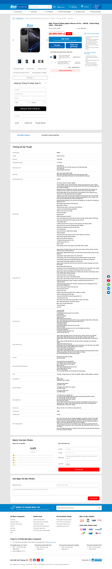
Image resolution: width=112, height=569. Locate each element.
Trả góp (57, 45)
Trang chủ (19, 18)
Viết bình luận (17, 485)
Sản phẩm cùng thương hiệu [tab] (50, 135)
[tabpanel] (56, 140)
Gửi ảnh (60, 463)
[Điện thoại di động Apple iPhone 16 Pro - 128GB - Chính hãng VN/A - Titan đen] (19, 61)
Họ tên (60, 449)
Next (47, 40)
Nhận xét (61, 457)
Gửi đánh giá (79, 469)
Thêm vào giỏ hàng (65, 70)
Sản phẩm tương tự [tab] (23, 135)
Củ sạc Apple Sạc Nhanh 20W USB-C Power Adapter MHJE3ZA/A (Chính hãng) (64, 62)
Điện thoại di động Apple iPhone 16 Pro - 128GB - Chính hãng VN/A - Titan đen (64, 57)
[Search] (50, 7)
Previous (13, 40)
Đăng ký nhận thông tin (30, 109)
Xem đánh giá (82, 28)
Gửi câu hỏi (93, 498)
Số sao (60, 453)
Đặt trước (65, 39)
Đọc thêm (30, 77)
